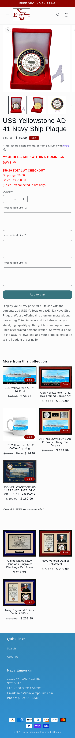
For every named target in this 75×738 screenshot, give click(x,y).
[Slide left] (4, 106)
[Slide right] (71, 106)
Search (11, 648)
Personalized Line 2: (15, 235)
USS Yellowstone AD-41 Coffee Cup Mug (20, 447)
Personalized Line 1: (15, 207)
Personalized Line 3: (15, 262)
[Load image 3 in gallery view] (57, 105)
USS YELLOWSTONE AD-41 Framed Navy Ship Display (55, 442)
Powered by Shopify (50, 732)
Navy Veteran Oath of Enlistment (55, 562)
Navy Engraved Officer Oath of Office (19, 612)
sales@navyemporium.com (35, 693)
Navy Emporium (31, 732)
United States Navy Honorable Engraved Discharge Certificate (19, 564)
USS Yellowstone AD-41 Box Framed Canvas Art (55, 394)
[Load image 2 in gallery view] (37, 105)
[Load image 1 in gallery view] (18, 105)
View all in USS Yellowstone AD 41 (24, 509)
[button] (7, 15)
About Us (12, 656)
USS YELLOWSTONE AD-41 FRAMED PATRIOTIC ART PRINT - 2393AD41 (19, 490)
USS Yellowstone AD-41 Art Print (20, 389)
